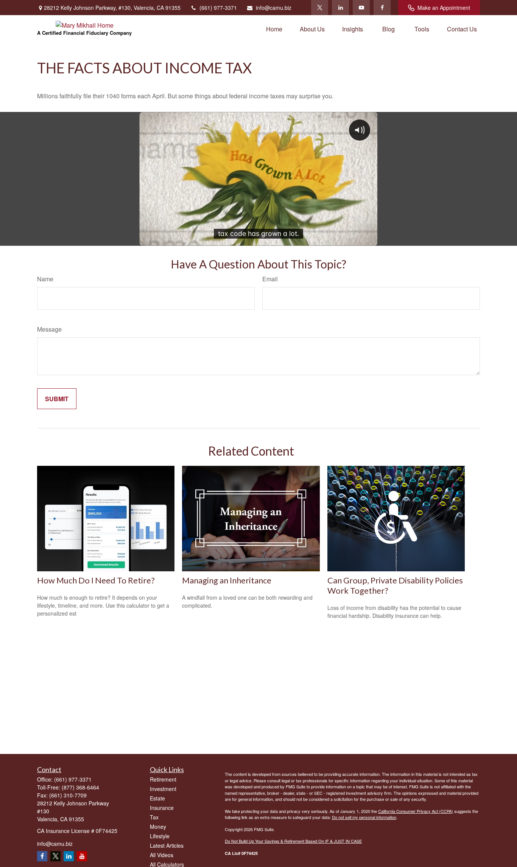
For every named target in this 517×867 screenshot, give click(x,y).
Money (158, 826)
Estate (157, 798)
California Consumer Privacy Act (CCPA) (415, 811)
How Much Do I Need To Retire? (96, 580)
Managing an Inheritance (226, 580)
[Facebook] (382, 7)
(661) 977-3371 (218, 7)
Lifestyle (160, 836)
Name (45, 279)
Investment (163, 789)
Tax (154, 817)
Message (49, 329)
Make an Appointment (443, 7)
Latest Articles (167, 845)
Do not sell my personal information (364, 817)
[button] (274, 28)
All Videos (161, 855)
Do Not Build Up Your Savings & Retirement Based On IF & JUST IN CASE (293, 841)
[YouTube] (361, 7)
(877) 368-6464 (80, 787)
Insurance (162, 807)
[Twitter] (319, 7)
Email (270, 279)
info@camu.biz (273, 7)
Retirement (163, 779)
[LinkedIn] (340, 7)
